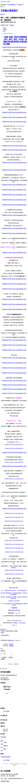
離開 (8, 781)
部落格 (5, 29)
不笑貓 (2, 632)
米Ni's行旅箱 (6, 711)
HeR (6, 593)
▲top (2, 648)
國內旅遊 (11, 644)
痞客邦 (9, 640)
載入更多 (3, 650)
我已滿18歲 (3, 781)
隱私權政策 (24, 763)
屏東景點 (11, 645)
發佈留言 (3, 659)
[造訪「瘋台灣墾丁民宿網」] (5, 756)
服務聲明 (14, 765)
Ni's (22, 622)
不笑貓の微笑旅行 (9, 10)
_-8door (14, 600)
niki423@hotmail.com (16, 620)
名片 (4, 31)
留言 (12, 640)
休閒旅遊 (12, 25)
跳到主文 (3, 14)
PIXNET (6, 763)
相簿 (4, 27)
